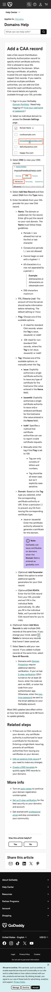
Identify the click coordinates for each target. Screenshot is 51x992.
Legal (13, 954)
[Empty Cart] (46, 4)
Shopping (6, 915)
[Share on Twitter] (31, 863)
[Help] (34, 4)
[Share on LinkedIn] (24, 863)
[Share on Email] (10, 863)
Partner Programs (10, 901)
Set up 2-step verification (25, 800)
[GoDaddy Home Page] (13, 925)
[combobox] (22, 31)
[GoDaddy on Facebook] (4, 945)
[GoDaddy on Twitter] (25, 945)
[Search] (44, 31)
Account (6, 908)
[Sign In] (40, 4)
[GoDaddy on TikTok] (18, 945)
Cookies (37, 954)
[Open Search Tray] (29, 4)
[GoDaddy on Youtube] (31, 945)
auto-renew (26, 789)
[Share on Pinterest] (37, 863)
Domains (19, 19)
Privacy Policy (24, 954)
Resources (7, 894)
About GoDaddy (10, 880)
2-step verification (26, 674)
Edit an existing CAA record (26, 759)
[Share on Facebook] (17, 863)
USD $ (43, 937)
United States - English (13, 937)
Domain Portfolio (21, 104)
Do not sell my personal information (25, 960)
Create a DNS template (24, 767)
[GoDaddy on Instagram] (11, 945)
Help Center (8, 887)
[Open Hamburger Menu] (3, 4)
